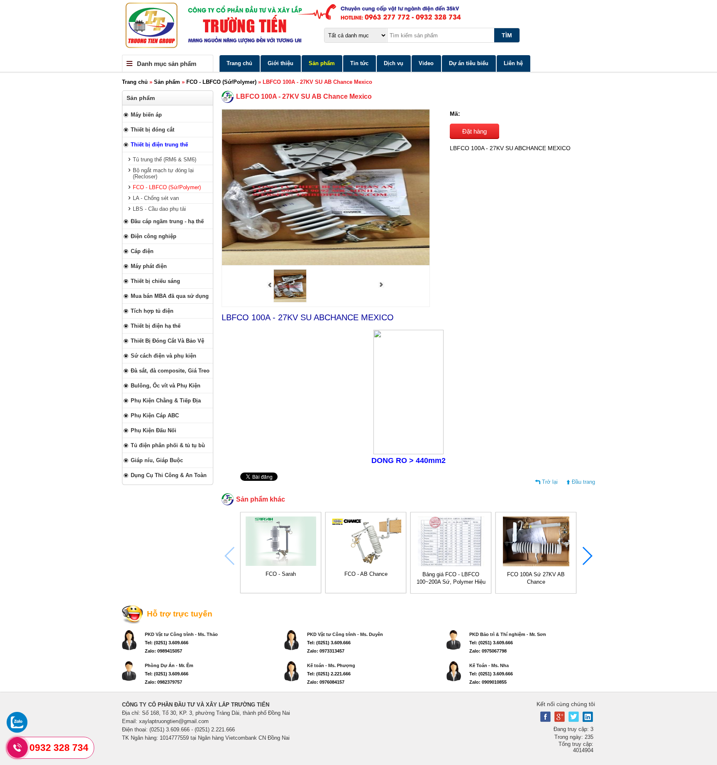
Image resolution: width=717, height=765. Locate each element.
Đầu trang (583, 482)
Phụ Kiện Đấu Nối (153, 430)
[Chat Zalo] (17, 731)
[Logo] (358, 27)
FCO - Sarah (281, 574)
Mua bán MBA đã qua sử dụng (170, 296)
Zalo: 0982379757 (163, 682)
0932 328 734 (58, 747)
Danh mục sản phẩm (166, 63)
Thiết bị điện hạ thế (155, 326)
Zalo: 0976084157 (325, 682)
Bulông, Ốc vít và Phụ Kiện (165, 385)
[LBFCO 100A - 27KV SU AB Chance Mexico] (290, 300)
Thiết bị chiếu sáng (155, 281)
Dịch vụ (393, 63)
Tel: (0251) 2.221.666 (329, 673)
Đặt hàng (474, 131)
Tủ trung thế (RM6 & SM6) (164, 159)
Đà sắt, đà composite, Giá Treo (170, 371)
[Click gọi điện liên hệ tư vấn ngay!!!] (17, 747)
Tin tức (359, 63)
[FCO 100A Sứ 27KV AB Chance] (536, 564)
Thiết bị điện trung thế (159, 144)
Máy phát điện (149, 266)
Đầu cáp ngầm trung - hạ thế (167, 221)
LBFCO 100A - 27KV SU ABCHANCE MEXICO (308, 317)
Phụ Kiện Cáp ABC (155, 415)
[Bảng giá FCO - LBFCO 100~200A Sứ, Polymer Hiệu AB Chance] (451, 564)
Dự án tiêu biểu (468, 63)
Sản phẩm (322, 63)
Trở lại (550, 482)
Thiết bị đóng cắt (152, 130)
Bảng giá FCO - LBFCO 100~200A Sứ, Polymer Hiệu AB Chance (451, 581)
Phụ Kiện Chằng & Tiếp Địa (166, 400)
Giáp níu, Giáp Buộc (157, 460)
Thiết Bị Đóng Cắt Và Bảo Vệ (167, 341)
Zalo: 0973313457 (325, 650)
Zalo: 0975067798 (488, 650)
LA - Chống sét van (156, 198)
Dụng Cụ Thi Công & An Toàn (169, 475)
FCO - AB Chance (366, 574)
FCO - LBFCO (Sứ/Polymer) (221, 82)
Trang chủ (239, 63)
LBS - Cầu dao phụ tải (159, 209)
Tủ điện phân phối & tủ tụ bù (168, 445)
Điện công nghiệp (153, 236)
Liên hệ (513, 63)
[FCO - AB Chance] (366, 564)
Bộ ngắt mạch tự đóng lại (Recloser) (163, 173)
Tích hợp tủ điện (152, 311)
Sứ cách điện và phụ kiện (163, 356)
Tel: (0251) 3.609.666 (166, 642)
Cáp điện (142, 251)
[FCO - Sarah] (281, 564)
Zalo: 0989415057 (163, 650)
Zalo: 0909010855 (488, 682)
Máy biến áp (146, 115)
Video (426, 63)
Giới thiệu (280, 63)
